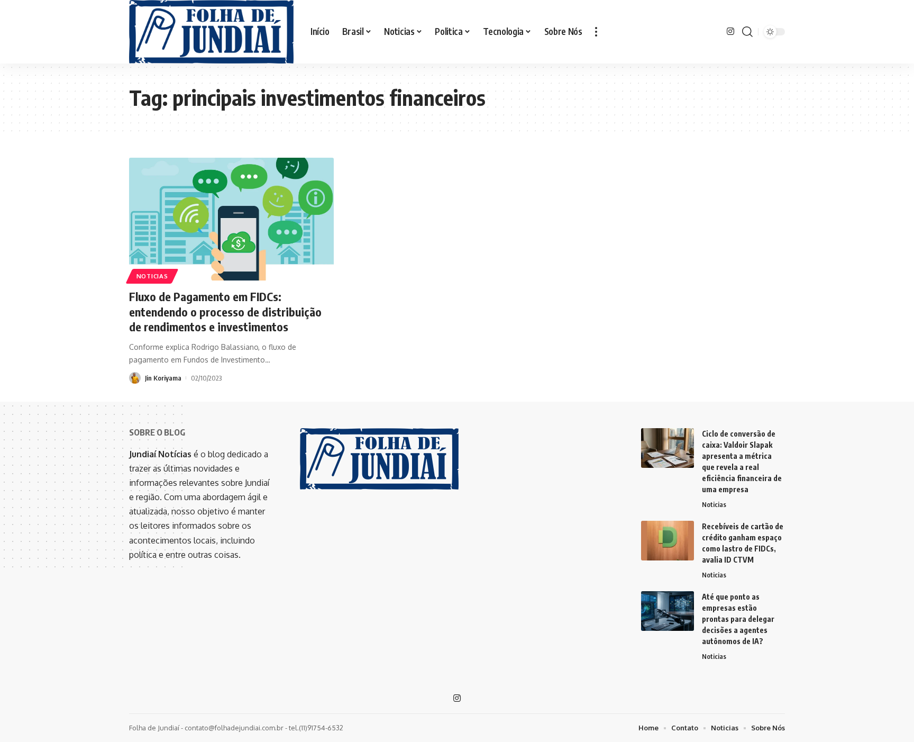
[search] (747, 32)
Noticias (152, 276)
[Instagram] (730, 31)
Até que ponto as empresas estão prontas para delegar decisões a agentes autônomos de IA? (738, 619)
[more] (596, 32)
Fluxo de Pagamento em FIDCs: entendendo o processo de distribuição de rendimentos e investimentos (225, 311)
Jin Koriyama (163, 378)
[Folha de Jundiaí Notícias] (211, 32)
